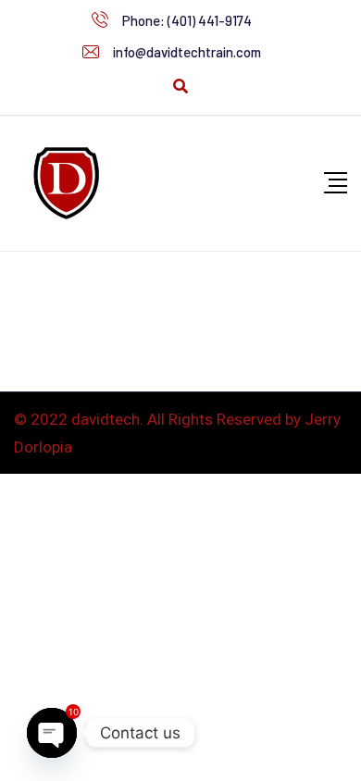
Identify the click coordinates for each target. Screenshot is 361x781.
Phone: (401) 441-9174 (187, 20)
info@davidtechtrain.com (187, 51)
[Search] (180, 86)
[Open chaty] (52, 733)
